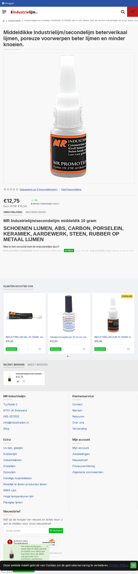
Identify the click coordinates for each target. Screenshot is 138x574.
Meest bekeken (37, 364)
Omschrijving (12, 212)
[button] (67, 356)
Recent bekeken (13, 364)
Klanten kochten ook (18, 286)
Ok (133, 565)
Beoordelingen (36, 212)
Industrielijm (14, 20)
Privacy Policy (118, 565)
